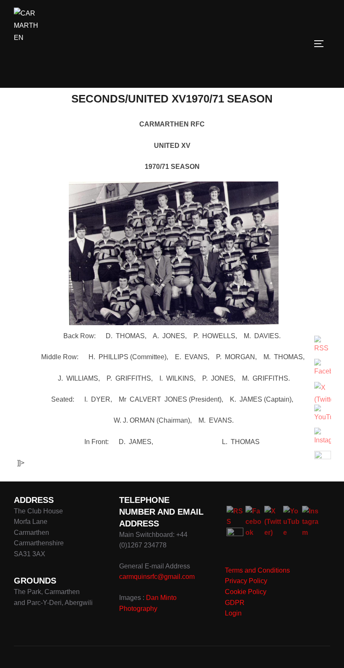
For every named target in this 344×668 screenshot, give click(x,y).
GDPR (235, 602)
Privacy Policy (246, 580)
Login (233, 613)
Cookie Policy (245, 591)
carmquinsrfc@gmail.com (157, 576)
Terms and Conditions (257, 570)
